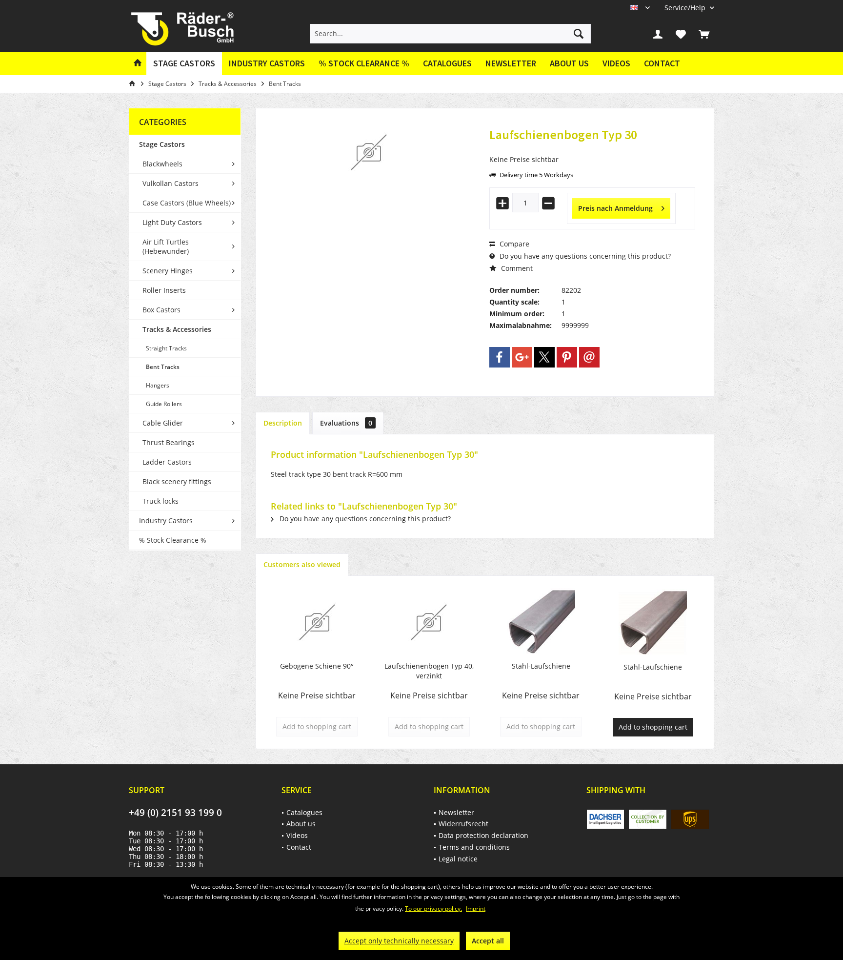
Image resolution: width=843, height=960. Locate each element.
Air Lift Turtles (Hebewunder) (165, 246)
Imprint (475, 908)
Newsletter (510, 63)
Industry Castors (166, 520)
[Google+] (522, 357)
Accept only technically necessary (399, 940)
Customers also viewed (302, 564)
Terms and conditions (474, 847)
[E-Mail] (589, 357)
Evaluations (346, 423)
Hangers (157, 385)
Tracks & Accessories (176, 329)
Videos (616, 63)
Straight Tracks (166, 348)
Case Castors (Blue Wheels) (186, 202)
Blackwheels (162, 163)
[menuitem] (685, 7)
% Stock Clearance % (172, 540)
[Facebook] (499, 357)
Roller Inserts (164, 290)
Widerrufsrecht (463, 823)
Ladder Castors (167, 462)
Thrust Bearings (168, 442)
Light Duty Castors (172, 222)
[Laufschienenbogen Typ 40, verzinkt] (429, 622)
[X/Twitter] (544, 357)
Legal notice (458, 858)
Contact (662, 63)
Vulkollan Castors (170, 183)
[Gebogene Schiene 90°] (317, 622)
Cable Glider (162, 423)
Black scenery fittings (176, 481)
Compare (513, 243)
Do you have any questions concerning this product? (584, 256)
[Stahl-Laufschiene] (541, 622)
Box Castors (161, 309)
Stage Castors (162, 144)
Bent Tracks (163, 367)
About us (569, 63)
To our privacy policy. (433, 908)
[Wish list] (681, 33)
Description (282, 423)
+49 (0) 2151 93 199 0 (175, 812)
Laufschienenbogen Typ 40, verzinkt (429, 670)
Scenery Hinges (167, 270)
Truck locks (160, 501)
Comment (516, 268)
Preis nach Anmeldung (615, 208)
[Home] (137, 63)
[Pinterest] (567, 357)
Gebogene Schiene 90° (317, 666)
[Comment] (592, 147)
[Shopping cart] (704, 33)
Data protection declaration (483, 835)
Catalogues (447, 63)
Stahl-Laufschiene (541, 666)
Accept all (488, 940)
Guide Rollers (164, 404)
